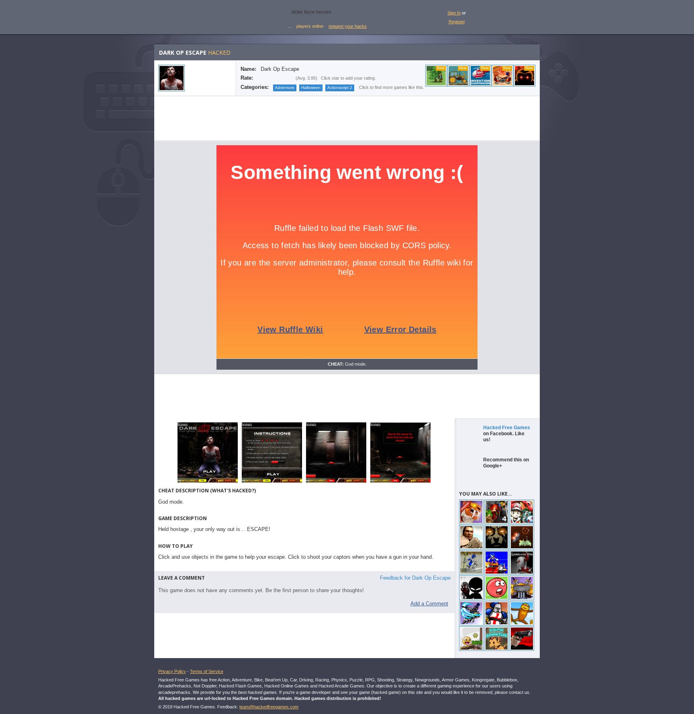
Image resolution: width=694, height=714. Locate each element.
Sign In (454, 12)
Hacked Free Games (506, 427)
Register (457, 21)
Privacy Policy (172, 671)
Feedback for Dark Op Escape (415, 578)
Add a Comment (429, 604)
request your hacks (348, 26)
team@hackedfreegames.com (268, 706)
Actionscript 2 (339, 87)
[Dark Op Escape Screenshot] (208, 482)
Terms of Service (206, 671)
